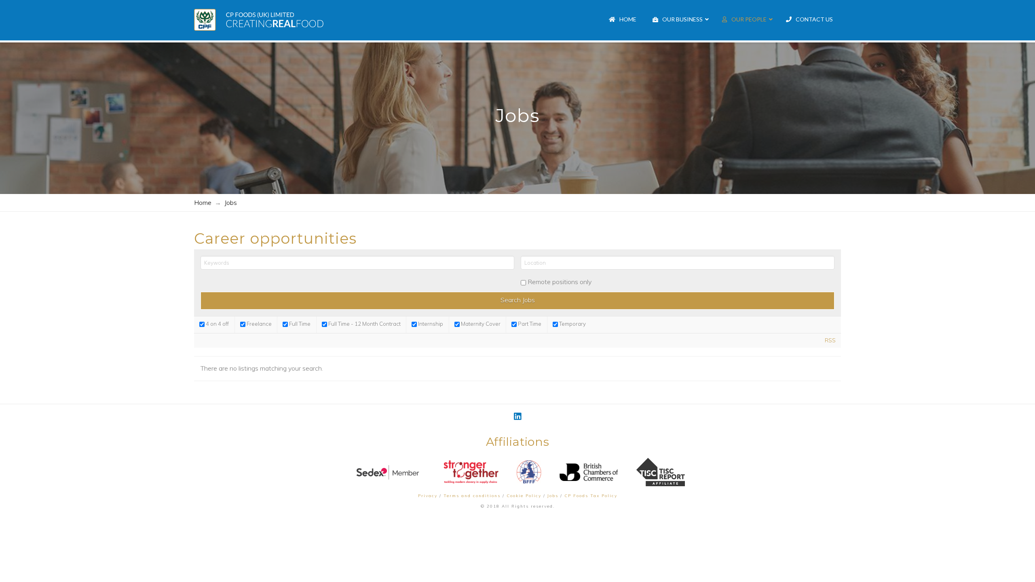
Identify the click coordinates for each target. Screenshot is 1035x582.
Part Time (529, 324)
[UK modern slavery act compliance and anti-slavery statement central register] (660, 471)
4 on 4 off (217, 324)
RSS (830, 340)
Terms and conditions (472, 495)
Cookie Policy (524, 495)
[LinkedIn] (517, 416)
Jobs (552, 495)
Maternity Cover (480, 324)
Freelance (258, 324)
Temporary (572, 324)
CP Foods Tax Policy (590, 495)
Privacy (427, 495)
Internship (430, 324)
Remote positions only (559, 282)
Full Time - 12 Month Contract (364, 324)
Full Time (299, 324)
